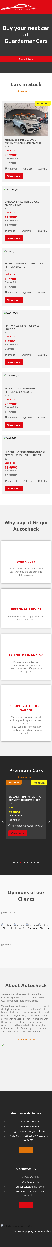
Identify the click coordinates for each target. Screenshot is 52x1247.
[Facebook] (22, 1150)
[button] (49, 7)
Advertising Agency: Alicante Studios (32, 1231)
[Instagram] (29, 1150)
